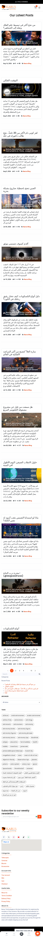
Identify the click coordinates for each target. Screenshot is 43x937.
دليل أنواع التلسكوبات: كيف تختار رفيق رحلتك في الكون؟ (21, 297)
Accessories (5, 866)
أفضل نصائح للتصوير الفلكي (31, 773)
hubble (5, 746)
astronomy (29, 724)
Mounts (4, 863)
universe (29, 768)
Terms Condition (7, 895)
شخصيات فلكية (30, 786)
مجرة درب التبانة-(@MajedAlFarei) (13, 574)
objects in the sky (9, 760)
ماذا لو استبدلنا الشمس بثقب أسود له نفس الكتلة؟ (20, 519)
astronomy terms (9, 738)
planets (34, 760)
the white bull (19, 768)
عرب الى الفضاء (15, 791)
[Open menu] (21, 934)
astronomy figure (24, 729)
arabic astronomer (33, 715)
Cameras (4, 860)
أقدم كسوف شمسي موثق (15, 243)
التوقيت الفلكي (10, 80)
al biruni (5, 715)
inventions (14, 746)
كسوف (25, 791)
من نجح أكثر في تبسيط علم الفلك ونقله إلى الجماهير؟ (19, 26)
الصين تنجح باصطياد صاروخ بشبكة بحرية (19, 189)
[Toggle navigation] (39, 7)
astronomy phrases (25, 733)
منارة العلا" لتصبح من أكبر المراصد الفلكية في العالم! (19, 353)
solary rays (26, 764)
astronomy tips (23, 738)
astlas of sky (7, 720)
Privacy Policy (6, 901)
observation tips (23, 760)
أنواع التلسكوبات (11, 628)
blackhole (34, 738)
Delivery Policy (6, 898)
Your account (6, 875)
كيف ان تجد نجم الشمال (9, 795)
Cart (3, 881)
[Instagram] (14, 837)
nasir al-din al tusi (30, 755)
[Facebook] (4, 837)
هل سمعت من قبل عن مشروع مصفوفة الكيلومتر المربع (17, 408)
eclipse (5, 742)
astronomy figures (9, 733)
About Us (4, 892)
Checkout (5, 884)
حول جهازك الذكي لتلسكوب (10, 786)
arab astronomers (17, 715)
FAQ (3, 878)
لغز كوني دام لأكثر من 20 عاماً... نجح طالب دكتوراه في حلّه (20, 134)
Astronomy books (9, 729)
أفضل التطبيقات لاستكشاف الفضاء (12, 773)
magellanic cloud (9, 755)
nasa (20, 755)
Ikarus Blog (27, 63)
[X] (9, 837)
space (35, 764)
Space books (7, 768)
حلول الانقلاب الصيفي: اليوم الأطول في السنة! (20, 464)
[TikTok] (24, 837)
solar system (14, 764)
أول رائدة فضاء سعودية (9, 777)
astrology (29, 720)
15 (31, 670)
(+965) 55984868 (22, 2)
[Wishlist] (29, 933)
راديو (21, 786)
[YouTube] (19, 837)
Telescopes (5, 857)
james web (24, 746)
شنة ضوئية (5, 791)
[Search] (14, 933)
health (35, 742)
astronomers (17, 724)
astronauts (7, 724)
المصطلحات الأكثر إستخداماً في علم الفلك (14, 782)
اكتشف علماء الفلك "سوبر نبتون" (27, 777)
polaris (5, 764)
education (14, 742)
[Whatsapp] (28, 837)
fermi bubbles (25, 742)
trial (6, 693)
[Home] (7, 933)
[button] (40, 816)
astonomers (18, 720)
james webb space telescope (12, 751)
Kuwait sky (29, 751)
